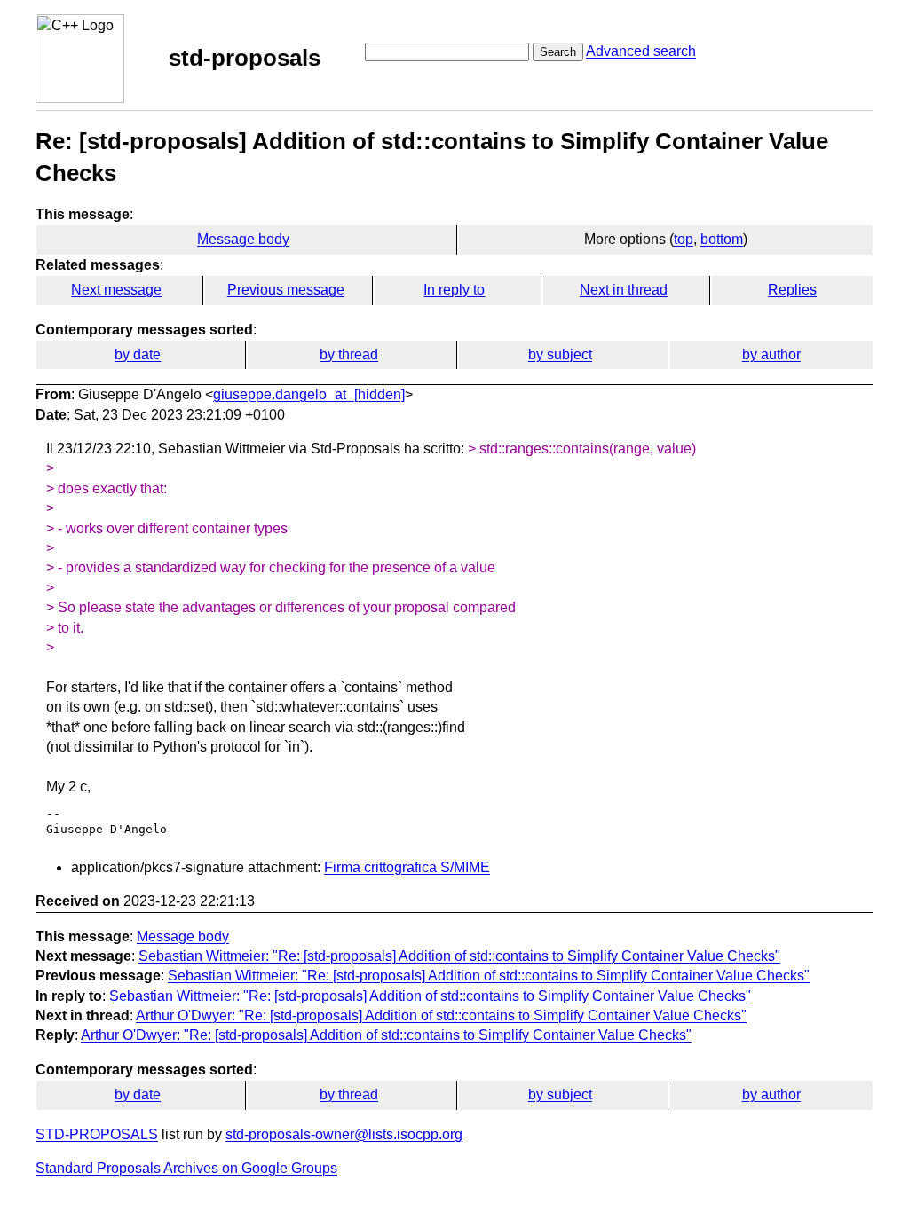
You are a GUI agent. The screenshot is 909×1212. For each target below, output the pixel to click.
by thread (349, 354)
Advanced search (641, 51)
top (683, 239)
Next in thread (624, 289)
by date (138, 354)
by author (771, 354)
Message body (243, 239)
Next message (116, 289)
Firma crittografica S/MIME (407, 867)
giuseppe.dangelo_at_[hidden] (309, 394)
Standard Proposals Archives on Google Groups (186, 1168)
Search (558, 52)
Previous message (285, 289)
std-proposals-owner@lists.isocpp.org (343, 1134)
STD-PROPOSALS (97, 1134)
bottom (721, 239)
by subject (560, 354)
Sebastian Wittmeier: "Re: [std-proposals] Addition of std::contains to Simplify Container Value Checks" (459, 956)
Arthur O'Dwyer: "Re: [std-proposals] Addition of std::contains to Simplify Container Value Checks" (441, 1015)
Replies (792, 289)
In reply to (454, 289)
